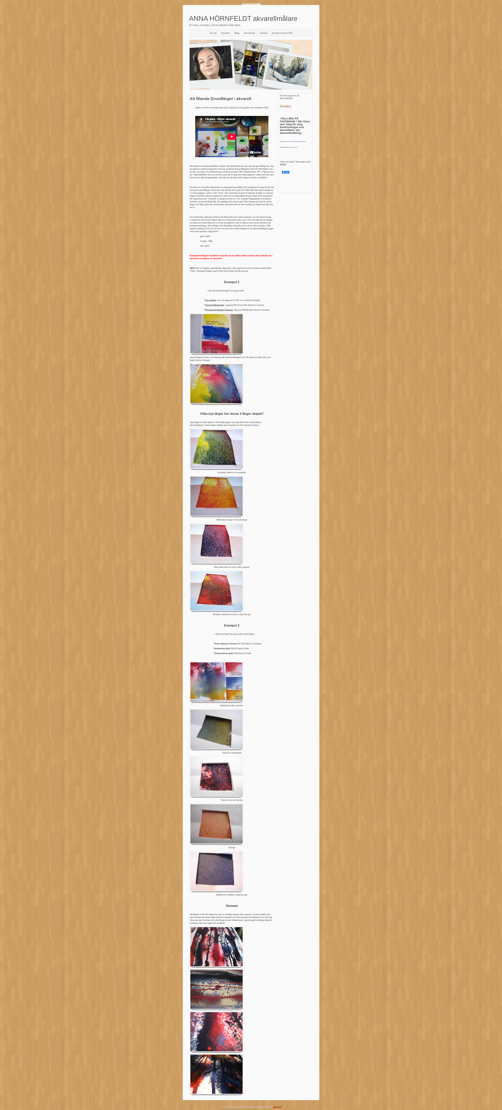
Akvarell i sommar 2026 (282, 33)
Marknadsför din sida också (289, 147)
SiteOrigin (277, 1106)
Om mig (213, 33)
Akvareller (225, 33)
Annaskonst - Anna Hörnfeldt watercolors (293, 141)
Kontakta (263, 33)
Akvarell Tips (249, 33)
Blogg (237, 33)
